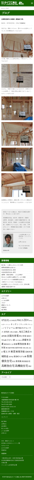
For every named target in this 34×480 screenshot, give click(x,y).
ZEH (26, 320)
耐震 (13, 351)
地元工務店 (24, 331)
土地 (11, 332)
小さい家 (11, 339)
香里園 (18, 361)
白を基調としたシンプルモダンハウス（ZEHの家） (15, 284)
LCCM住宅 (13, 320)
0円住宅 (5, 320)
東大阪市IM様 (10, 348)
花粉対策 (28, 351)
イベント (8, 324)
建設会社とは (8, 344)
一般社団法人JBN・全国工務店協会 (11, 458)
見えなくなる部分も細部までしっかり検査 (13, 277)
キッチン (15, 324)
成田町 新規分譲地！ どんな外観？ (12, 274)
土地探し (16, 332)
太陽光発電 (13, 335)
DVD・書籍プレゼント (7, 441)
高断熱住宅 (8, 365)
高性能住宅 (26, 361)
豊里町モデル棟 (20, 356)
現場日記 (22, 23)
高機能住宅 (21, 366)
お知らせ (4, 298)
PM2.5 (20, 320)
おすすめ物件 (5, 296)
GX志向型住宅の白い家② (8, 270)
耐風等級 (20, 351)
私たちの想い (5, 428)
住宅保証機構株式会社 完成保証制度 (11, 460)
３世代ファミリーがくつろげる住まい (12, 282)
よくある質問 (5, 300)
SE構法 (3, 462)
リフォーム (9, 327)
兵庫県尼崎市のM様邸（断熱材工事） (12, 19)
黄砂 (29, 366)
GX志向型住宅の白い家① (8, 272)
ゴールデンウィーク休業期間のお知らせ (12, 279)
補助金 (5, 356)
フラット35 (23, 324)
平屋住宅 (20, 340)
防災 (13, 361)
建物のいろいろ (5, 305)
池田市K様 (18, 348)
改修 (15, 344)
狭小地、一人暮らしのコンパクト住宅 (12, 265)
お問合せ (3, 424)
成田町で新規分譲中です (8, 287)
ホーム (3, 8)
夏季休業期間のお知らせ (8, 267)
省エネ (6, 351)
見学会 (11, 357)
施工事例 (4, 309)
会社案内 (3, 426)
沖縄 (23, 348)
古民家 (6, 331)
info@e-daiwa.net (10, 406)
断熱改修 (22, 343)
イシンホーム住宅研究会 (8, 465)
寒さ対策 (22, 336)
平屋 (16, 340)
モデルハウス (5, 445)
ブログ (7, 8)
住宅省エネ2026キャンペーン (10, 443)
